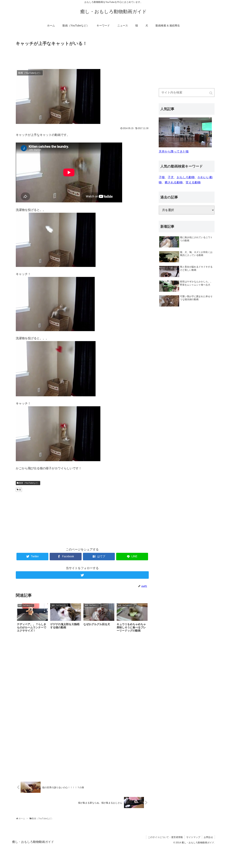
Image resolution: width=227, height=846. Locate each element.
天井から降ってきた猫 (174, 151)
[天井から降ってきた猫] (185, 146)
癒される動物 (174, 182)
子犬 (171, 177)
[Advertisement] (82, 56)
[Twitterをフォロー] (82, 575)
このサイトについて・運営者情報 (165, 837)
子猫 (162, 177)
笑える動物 (193, 182)
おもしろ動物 (186, 177)
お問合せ (208, 837)
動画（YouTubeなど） (29, 483)
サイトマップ (193, 837)
